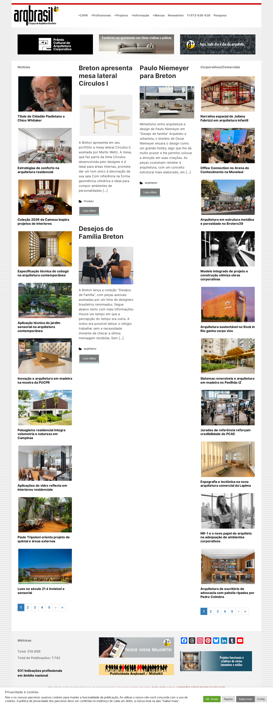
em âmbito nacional (33, 675)
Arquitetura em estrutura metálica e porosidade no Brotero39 (227, 222)
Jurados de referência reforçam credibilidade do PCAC (225, 432)
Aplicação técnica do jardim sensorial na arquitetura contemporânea (39, 327)
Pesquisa (220, 15)
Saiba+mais (245, 699)
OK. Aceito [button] (212, 699)
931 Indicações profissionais (40, 671)
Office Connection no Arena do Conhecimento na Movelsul (224, 170)
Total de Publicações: (35, 658)
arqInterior (151, 182)
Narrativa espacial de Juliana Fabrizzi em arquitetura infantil (224, 118)
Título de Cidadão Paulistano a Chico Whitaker (41, 118)
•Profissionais (101, 15)
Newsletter (176, 15)
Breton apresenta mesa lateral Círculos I (106, 75)
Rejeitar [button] (228, 699)
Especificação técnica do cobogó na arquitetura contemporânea (43, 273)
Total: (22, 651)
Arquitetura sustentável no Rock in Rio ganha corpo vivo (227, 329)
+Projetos (121, 15)
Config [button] (261, 699)
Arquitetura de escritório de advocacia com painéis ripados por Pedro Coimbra (227, 593)
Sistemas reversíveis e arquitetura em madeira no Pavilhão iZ (227, 380)
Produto (89, 201)
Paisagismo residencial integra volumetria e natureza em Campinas (41, 434)
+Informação (140, 15)
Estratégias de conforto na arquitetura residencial (38, 170)
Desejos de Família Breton (101, 232)
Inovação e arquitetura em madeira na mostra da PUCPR (45, 380)
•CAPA (83, 15)
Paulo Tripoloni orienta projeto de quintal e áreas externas (44, 539)
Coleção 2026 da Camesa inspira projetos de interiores (43, 222)
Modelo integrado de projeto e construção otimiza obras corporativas (224, 275)
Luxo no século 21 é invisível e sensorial (41, 591)
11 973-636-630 (198, 15)
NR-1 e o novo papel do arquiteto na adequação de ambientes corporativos (226, 537)
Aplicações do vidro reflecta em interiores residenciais (42, 487)
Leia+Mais (89, 210)
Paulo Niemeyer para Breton (164, 71)
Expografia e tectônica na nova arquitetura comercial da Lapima (225, 484)
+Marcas (158, 15)
